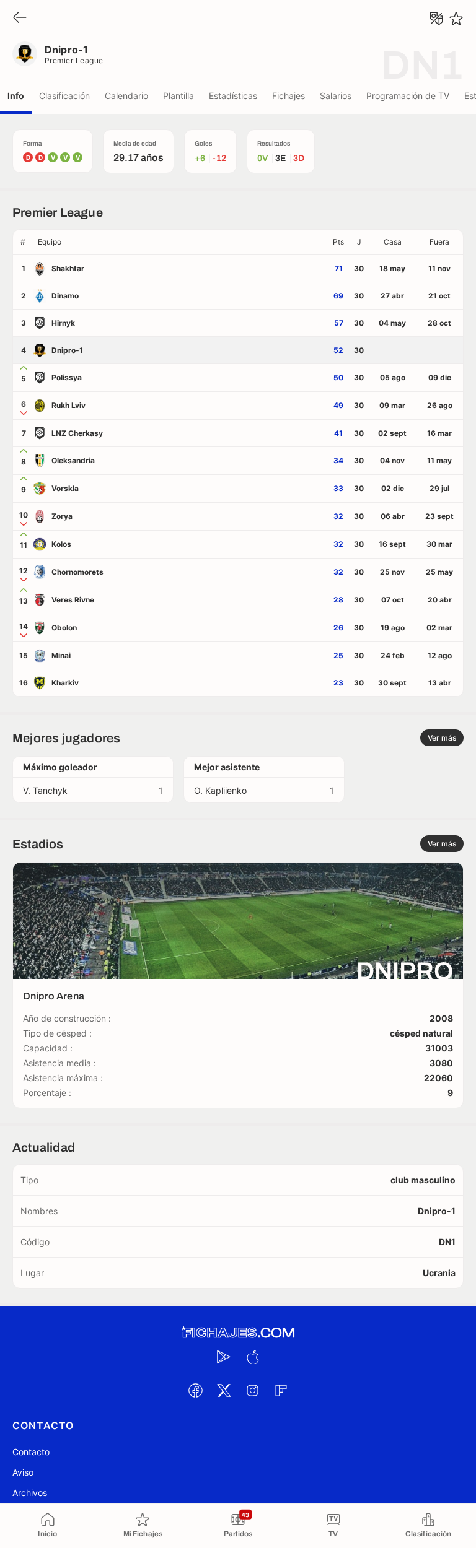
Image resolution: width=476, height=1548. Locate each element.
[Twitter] (223, 1390)
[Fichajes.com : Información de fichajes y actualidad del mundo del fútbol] (238, 1333)
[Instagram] (252, 1390)
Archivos (29, 1492)
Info (15, 95)
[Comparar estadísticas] (436, 18)
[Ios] (252, 1356)
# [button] (22, 241)
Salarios (335, 95)
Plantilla (178, 95)
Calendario (126, 95)
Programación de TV (407, 95)
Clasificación (64, 95)
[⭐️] (456, 18)
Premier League (74, 60)
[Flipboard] (280, 1390)
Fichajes (288, 95)
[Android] (223, 1356)
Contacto (31, 1451)
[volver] (19, 18)
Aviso (22, 1472)
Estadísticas (233, 95)
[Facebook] (195, 1390)
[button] (180, 242)
